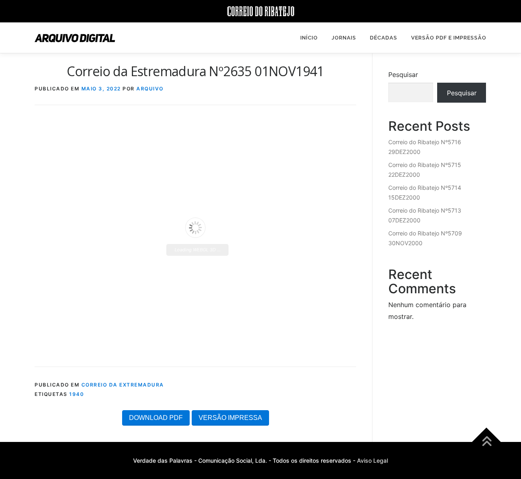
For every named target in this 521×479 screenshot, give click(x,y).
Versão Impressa (230, 417)
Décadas (383, 38)
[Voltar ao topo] (486, 442)
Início (309, 38)
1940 (76, 394)
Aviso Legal (372, 460)
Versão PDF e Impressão (448, 38)
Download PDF (156, 417)
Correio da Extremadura (122, 385)
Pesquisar (403, 74)
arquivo (150, 89)
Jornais (344, 38)
